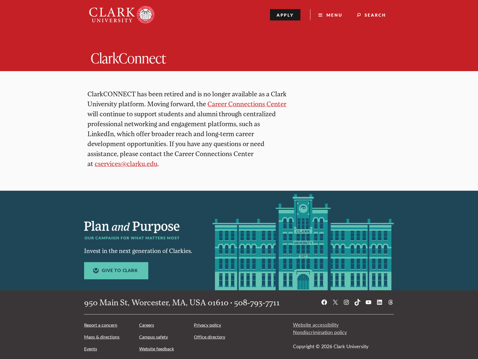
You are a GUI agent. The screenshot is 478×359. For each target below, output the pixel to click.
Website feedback (156, 349)
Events (90, 349)
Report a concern (100, 325)
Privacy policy (207, 325)
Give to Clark (119, 270)
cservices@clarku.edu (126, 163)
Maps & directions (101, 337)
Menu (334, 15)
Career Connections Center (246, 104)
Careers (146, 325)
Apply (285, 15)
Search (375, 15)
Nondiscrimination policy (320, 332)
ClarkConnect (128, 57)
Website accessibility (316, 324)
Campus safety (153, 337)
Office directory (209, 337)
